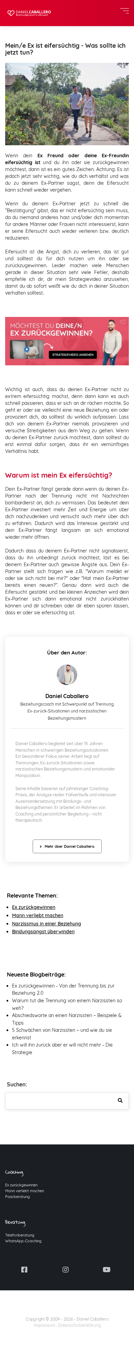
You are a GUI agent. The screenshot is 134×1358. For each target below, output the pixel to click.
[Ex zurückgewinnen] (67, 341)
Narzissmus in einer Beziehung (46, 924)
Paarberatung (17, 1196)
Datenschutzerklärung (79, 1325)
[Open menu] (124, 10)
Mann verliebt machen (24, 1190)
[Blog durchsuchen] (120, 1100)
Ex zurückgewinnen (33, 907)
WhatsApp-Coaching (23, 1241)
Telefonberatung (19, 1235)
